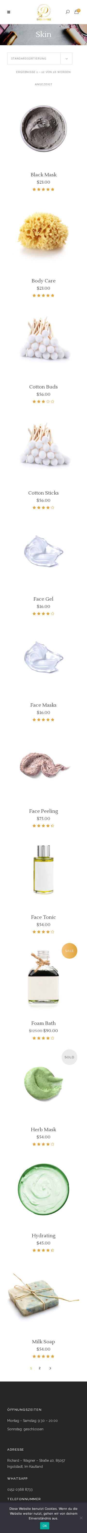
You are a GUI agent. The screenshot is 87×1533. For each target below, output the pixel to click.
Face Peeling (43, 811)
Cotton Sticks (43, 493)
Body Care (44, 281)
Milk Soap (43, 1342)
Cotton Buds (43, 387)
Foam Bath (43, 1023)
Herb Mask (43, 1130)
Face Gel (43, 599)
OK (45, 1526)
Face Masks (43, 705)
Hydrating (43, 1236)
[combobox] (39, 58)
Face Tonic (43, 917)
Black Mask (44, 175)
